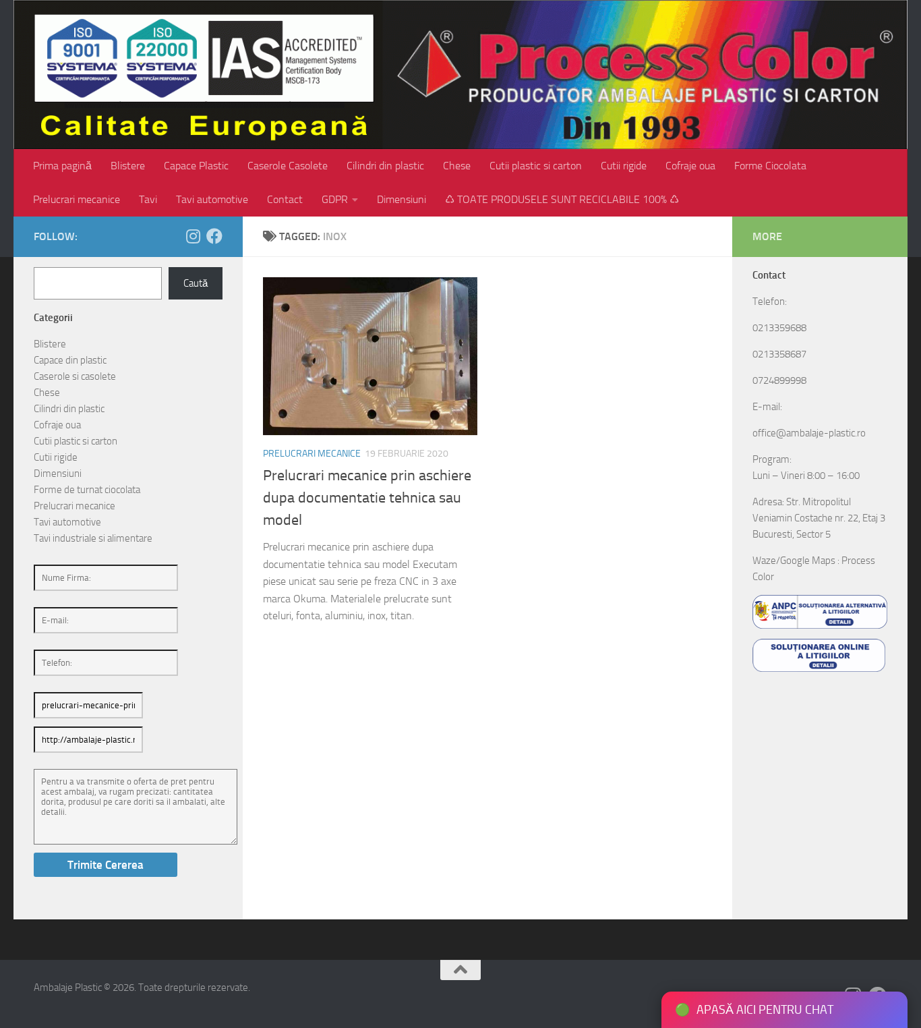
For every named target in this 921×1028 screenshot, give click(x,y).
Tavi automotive (212, 199)
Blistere (128, 165)
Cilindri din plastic (385, 165)
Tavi (148, 199)
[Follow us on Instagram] (193, 236)
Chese (457, 165)
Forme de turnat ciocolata (87, 490)
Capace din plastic (70, 360)
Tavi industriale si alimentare (93, 538)
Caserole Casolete (287, 165)
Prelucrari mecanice (76, 199)
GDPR (335, 199)
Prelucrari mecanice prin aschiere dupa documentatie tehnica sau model (367, 498)
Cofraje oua (690, 165)
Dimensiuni (401, 199)
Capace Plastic (196, 165)
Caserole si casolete (75, 376)
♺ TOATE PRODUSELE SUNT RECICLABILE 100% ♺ (562, 199)
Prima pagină (62, 165)
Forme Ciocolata (770, 165)
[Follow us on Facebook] (214, 236)
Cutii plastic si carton (535, 165)
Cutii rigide (624, 165)
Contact (285, 199)
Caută (195, 283)
